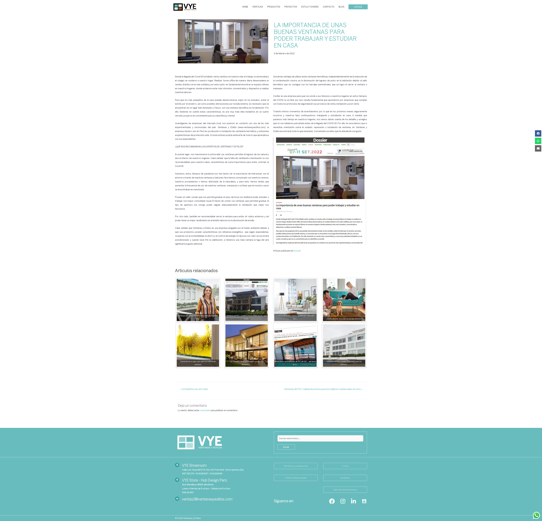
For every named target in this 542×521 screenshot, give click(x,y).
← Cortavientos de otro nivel (193, 389)
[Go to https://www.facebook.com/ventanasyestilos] (332, 501)
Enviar (286, 447)
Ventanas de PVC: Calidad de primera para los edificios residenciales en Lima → (323, 389)
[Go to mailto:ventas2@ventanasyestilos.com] (221, 499)
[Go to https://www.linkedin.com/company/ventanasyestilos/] (353, 501)
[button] (296, 466)
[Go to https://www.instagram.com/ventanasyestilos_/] (343, 501)
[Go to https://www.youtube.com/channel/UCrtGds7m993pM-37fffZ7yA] (364, 501)
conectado (205, 410)
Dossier (297, 250)
